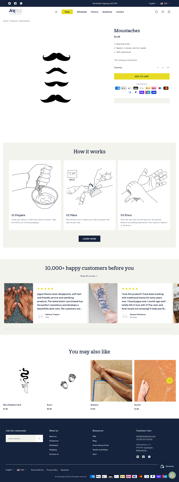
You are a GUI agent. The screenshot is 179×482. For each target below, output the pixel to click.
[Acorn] (68, 381)
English (9, 470)
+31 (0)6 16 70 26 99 (144, 439)
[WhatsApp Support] (172, 475)
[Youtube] (21, 3)
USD (22, 470)
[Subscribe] (39, 438)
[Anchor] (155, 381)
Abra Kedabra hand (12, 404)
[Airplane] (111, 381)
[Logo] (15, 12)
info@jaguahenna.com (146, 436)
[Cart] (169, 12)
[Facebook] (15, 3)
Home (6, 21)
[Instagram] (9, 3)
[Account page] (163, 12)
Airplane (94, 404)
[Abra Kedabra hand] (24, 381)
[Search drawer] (156, 12)
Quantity (118, 67)
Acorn (49, 404)
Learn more (89, 238)
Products (14, 21)
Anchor (137, 404)
